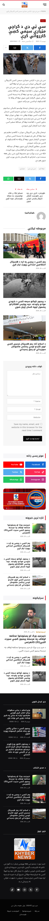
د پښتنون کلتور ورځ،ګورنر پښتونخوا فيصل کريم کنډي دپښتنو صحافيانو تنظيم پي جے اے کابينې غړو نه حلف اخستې (18, 749)
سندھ (43, 20)
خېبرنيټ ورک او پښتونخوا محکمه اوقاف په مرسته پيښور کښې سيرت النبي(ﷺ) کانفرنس (17, 529)
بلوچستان (22, 914)
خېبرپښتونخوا (26, 911)
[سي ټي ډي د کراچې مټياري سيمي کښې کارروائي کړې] (24, 63)
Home (43, 11)
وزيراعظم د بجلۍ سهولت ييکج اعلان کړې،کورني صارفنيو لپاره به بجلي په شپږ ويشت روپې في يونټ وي (17, 714)
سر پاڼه (37, 911)
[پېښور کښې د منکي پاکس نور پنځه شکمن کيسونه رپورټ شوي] (39, 732)
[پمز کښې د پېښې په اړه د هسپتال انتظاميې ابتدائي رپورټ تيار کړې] (24, 245)
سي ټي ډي (32, 168)
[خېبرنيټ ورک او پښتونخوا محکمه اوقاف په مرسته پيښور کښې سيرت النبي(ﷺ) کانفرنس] (39, 528)
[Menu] (44, 5)
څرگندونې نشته (26, 41)
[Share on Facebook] (40, 47)
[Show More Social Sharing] (5, 47)
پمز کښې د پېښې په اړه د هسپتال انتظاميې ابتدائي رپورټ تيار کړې (28, 263)
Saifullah (29, 213)
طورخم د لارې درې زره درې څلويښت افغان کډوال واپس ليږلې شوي (36, 197)
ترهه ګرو (41, 168)
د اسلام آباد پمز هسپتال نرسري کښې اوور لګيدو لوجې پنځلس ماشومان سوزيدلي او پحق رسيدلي (26, 347)
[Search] (4, 5)
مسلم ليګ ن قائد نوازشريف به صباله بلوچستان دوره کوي (14, 195)
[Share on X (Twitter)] (27, 47)
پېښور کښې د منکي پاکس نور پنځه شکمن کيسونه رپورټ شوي (16, 731)
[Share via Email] (15, 47)
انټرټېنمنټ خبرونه (13, 911)
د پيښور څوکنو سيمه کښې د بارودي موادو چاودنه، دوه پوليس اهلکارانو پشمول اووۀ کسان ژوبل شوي (27, 304)
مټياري (22, 168)
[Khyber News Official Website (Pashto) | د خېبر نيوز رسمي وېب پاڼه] (24, 4)
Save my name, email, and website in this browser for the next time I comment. (26, 427)
